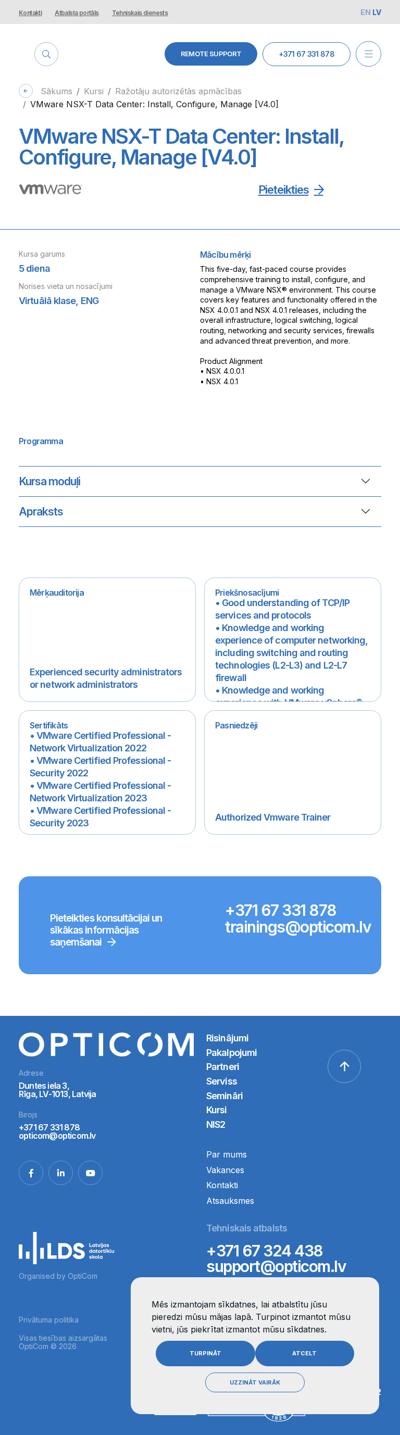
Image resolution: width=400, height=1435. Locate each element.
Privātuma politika (49, 1319)
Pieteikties (283, 189)
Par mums (226, 1154)
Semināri (224, 1095)
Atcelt (304, 1353)
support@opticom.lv (276, 1266)
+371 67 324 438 (264, 1250)
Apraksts (41, 511)
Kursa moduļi (49, 481)
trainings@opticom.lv (298, 926)
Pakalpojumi (231, 1052)
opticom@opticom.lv (57, 1135)
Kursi (216, 1109)
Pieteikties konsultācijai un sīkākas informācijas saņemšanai (106, 930)
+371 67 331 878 (306, 53)
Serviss (221, 1081)
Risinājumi (227, 1038)
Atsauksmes (230, 1200)
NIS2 (215, 1124)
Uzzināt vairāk (255, 1382)
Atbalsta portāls (76, 13)
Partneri (222, 1066)
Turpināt (205, 1353)
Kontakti (30, 13)
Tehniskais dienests (140, 13)
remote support (211, 53)
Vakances (225, 1170)
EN (366, 12)
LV (376, 12)
